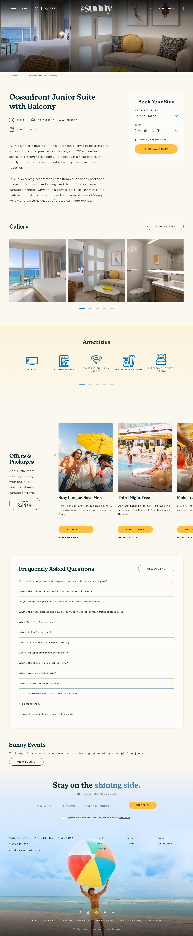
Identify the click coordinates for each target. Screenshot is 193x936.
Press (130, 838)
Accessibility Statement (43, 920)
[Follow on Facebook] (80, 912)
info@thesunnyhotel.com (24, 850)
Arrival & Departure (146, 110)
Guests (139, 125)
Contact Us (164, 838)
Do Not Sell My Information (75, 920)
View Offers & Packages (25, 503)
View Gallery (165, 226)
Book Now (167, 8)
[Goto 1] (82, 308)
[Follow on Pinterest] (105, 912)
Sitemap (101, 848)
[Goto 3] (97, 308)
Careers (131, 843)
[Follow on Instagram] (96, 912)
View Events (26, 761)
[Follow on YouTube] (113, 912)
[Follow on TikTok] (88, 912)
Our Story (102, 838)
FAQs (99, 843)
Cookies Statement (104, 920)
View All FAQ (156, 568)
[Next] (122, 308)
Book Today (76, 529)
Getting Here (165, 843)
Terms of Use (124, 818)
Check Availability (156, 149)
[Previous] (70, 308)
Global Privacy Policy (131, 920)
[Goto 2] (90, 308)
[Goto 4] (104, 308)
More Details (68, 537)
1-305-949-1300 (18, 844)
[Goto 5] (111, 308)
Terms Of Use (154, 920)
